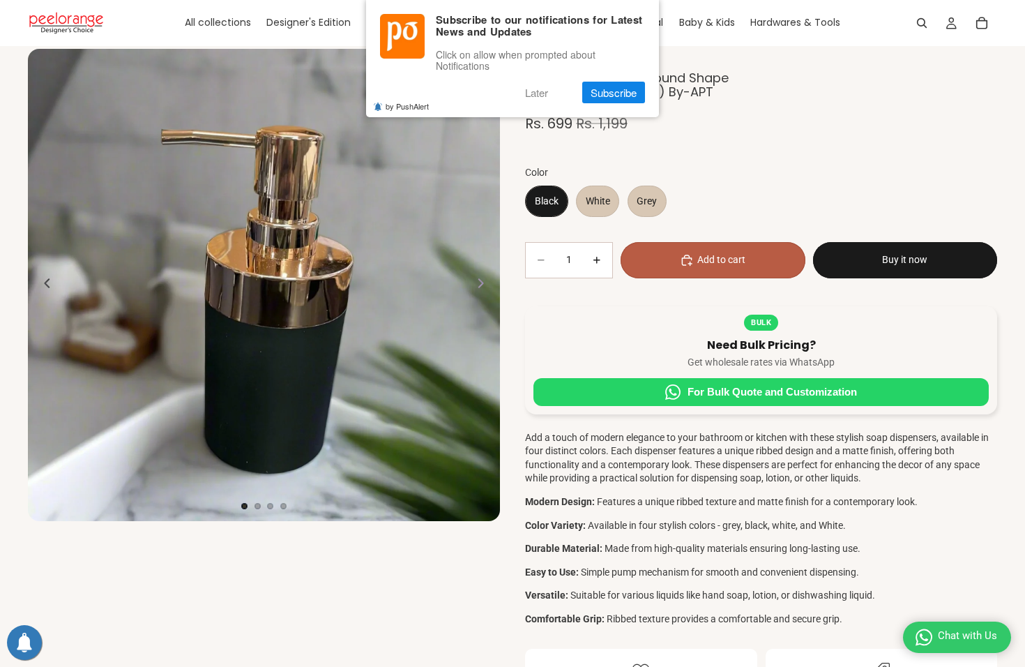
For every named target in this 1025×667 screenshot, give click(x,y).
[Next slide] (484, 285)
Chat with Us (967, 635)
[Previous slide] (43, 285)
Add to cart (721, 259)
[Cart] (981, 23)
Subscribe (614, 92)
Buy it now (904, 259)
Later (536, 92)
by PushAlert (407, 106)
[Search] (921, 23)
